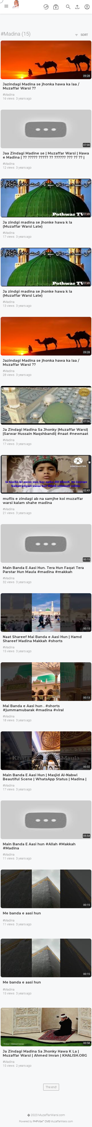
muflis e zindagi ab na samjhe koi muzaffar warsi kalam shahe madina (43, 501)
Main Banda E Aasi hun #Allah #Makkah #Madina (39, 846)
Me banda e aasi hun (22, 913)
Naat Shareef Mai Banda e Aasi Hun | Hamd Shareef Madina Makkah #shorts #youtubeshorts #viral (42, 641)
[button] (87, 7)
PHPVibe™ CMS (41, 1121)
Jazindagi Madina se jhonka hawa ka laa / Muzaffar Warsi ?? (41, 86)
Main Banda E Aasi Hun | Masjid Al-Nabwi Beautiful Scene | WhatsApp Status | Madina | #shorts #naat (44, 779)
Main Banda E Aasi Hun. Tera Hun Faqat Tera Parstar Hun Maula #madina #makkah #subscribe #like (43, 572)
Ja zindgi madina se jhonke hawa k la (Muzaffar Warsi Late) (37, 224)
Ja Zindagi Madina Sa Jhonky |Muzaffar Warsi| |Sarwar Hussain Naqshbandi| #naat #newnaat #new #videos (45, 434)
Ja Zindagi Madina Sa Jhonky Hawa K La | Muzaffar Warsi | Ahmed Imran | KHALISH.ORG (45, 1053)
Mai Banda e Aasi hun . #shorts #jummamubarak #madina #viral (33, 708)
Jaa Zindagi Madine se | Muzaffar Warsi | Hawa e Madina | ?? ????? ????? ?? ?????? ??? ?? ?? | (46, 155)
